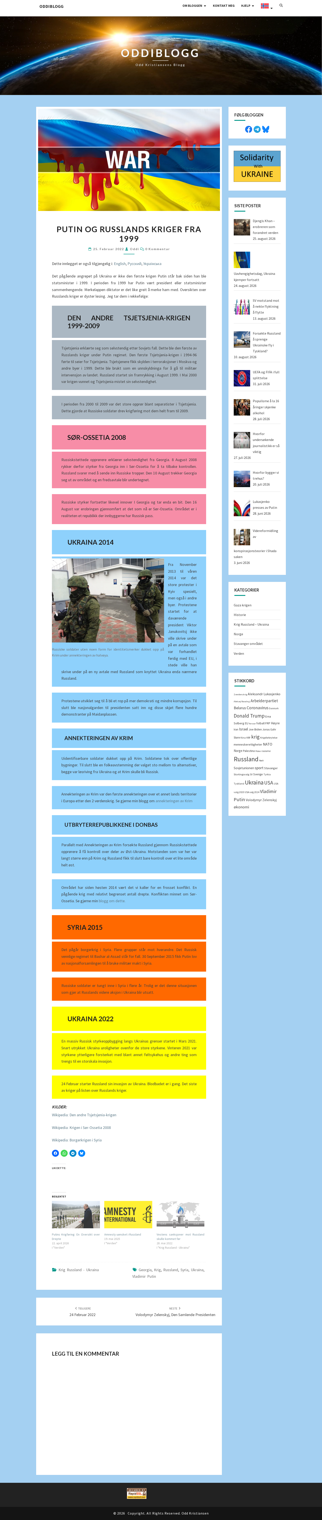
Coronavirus (257, 707)
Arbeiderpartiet (264, 700)
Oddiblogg (51, 6)
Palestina (249, 751)
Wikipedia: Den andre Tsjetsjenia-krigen (84, 1114)
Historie (240, 615)
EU (246, 723)
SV (251, 774)
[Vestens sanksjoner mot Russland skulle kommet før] (181, 1214)
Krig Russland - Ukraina (78, 1269)
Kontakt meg (224, 6)
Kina (243, 737)
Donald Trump (249, 716)
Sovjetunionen (244, 768)
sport (259, 767)
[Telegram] (257, 128)
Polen (258, 751)
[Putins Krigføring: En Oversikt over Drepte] (76, 1214)
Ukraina (197, 1269)
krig (157, 1269)
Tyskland (239, 783)
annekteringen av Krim (174, 800)
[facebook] (249, 128)
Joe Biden (255, 729)
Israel (243, 729)
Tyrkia (267, 774)
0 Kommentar (157, 249)
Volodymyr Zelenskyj (261, 800)
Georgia (145, 1269)
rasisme (266, 751)
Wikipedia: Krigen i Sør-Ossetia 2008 (81, 1127)
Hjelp (245, 6)
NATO (267, 744)
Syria (184, 1269)
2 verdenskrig (240, 694)
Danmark (274, 708)
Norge (238, 634)
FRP (267, 723)
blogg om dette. (112, 900)
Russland (170, 1269)
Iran (236, 729)
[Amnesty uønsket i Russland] (128, 1214)
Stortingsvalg (241, 774)
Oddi (134, 249)
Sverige (258, 774)
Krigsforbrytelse (268, 737)
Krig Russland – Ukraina (251, 624)
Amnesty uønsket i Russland (122, 1234)
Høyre (275, 723)
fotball (261, 723)
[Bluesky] (266, 128)
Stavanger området (248, 643)
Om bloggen (192, 6)
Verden (239, 653)
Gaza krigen (242, 605)
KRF (248, 737)
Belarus (240, 708)
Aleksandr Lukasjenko (264, 694)
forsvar (252, 723)
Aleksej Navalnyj (242, 701)
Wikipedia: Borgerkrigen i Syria (77, 1140)
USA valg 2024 (252, 792)
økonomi (241, 806)
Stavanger (271, 768)
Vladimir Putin (144, 1276)
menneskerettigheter (248, 744)
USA (268, 782)
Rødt (261, 760)
